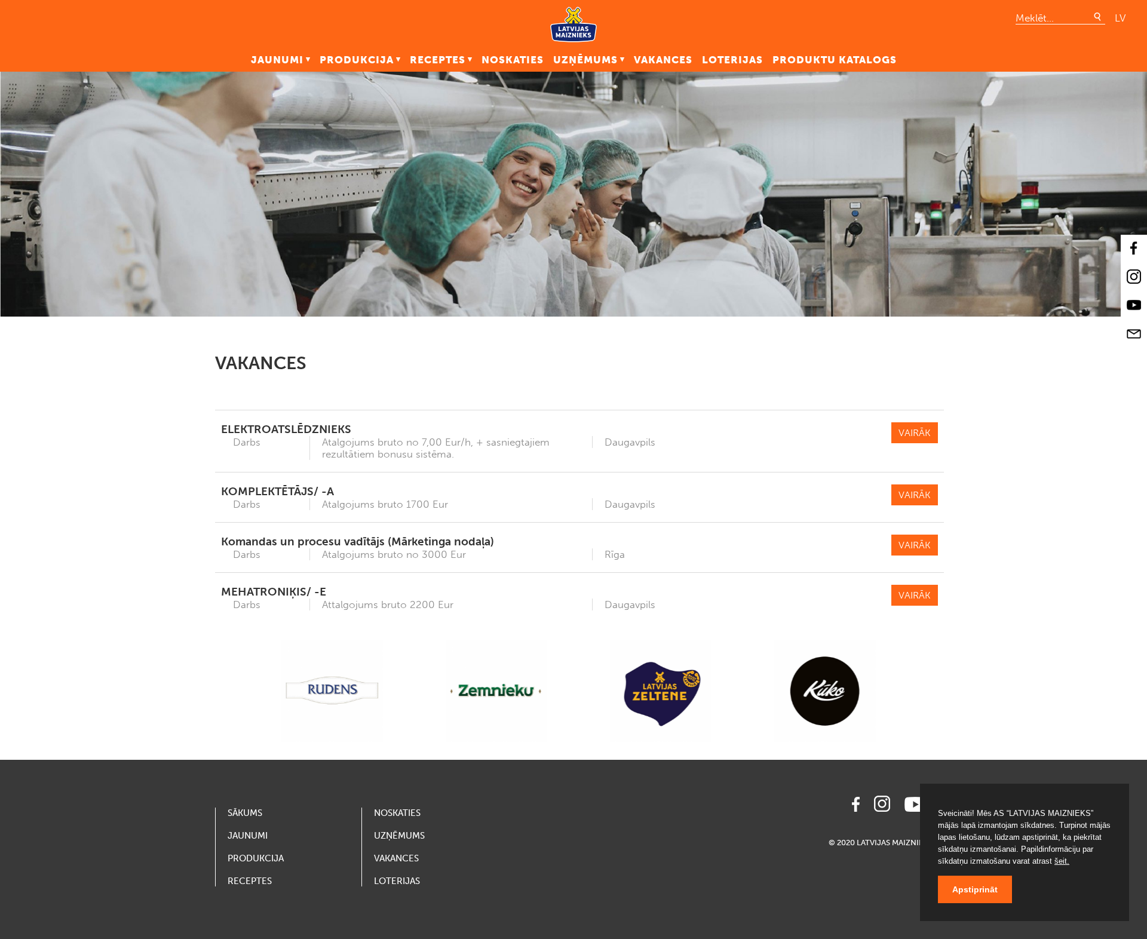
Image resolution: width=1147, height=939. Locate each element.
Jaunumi (277, 60)
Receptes (437, 60)
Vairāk (914, 432)
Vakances (663, 60)
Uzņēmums (585, 60)
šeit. (1061, 861)
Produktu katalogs (834, 60)
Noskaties (513, 60)
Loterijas (732, 60)
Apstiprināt (975, 889)
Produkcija (357, 60)
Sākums (245, 813)
